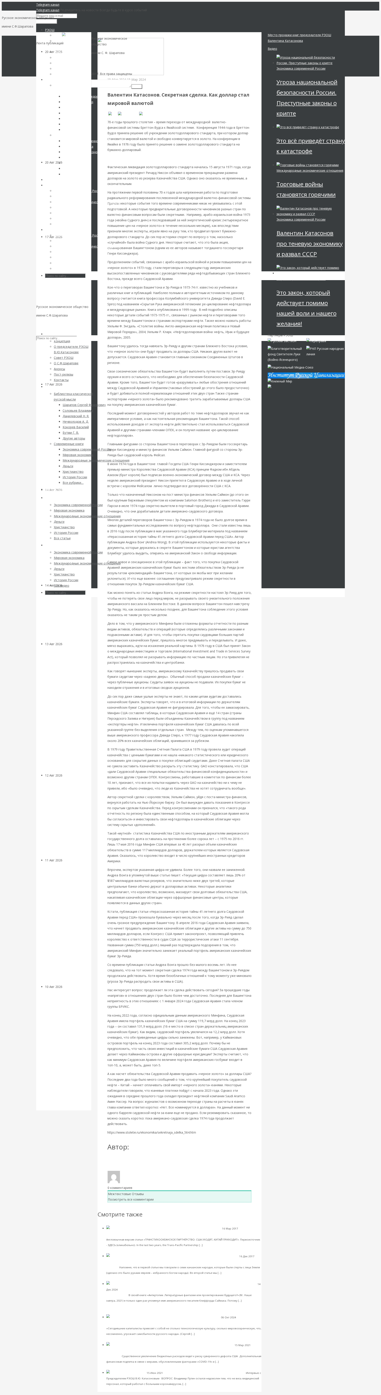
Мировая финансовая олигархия (301, 279)
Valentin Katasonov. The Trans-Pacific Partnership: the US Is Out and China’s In (204, 1234)
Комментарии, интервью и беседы (186, 1373)
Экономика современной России (300, 68)
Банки (66, 644)
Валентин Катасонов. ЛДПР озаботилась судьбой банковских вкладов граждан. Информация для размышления (64, 709)
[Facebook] (127, 114)
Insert (136, 86)
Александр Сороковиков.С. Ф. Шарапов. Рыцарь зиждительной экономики (190, 1323)
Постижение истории (119, 1261)
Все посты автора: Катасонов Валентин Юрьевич (147, 1161)
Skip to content (47, 324)
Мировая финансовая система (125, 1350)
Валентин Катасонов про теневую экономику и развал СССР (309, 243)
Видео (272, 49)
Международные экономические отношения (309, 170)
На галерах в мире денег (226, 1373)
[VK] (112, 114)
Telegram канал (47, 4)
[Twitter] (147, 114)
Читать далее (213, 1245)
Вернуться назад (110, 35)
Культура (69, 585)
